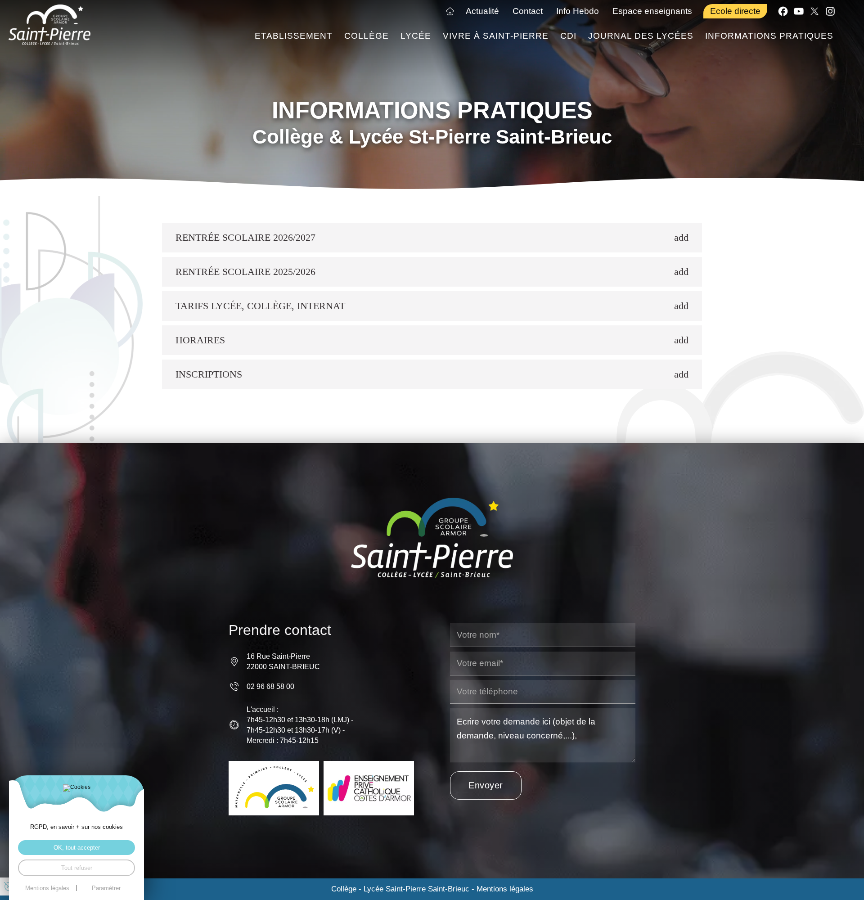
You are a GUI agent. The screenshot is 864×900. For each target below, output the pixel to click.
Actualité (482, 11)
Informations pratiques (769, 35)
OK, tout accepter (77, 847)
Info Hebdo (577, 11)
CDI (568, 35)
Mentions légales (505, 888)
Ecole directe (735, 11)
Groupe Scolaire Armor (274, 788)
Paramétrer (106, 888)
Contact (528, 11)
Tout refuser (76, 867)
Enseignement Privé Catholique (369, 788)
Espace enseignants (652, 11)
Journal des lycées (640, 35)
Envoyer (485, 785)
